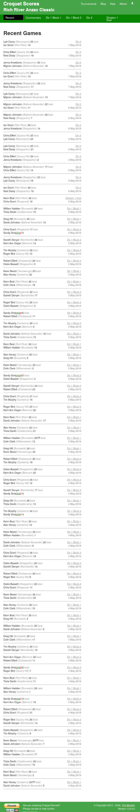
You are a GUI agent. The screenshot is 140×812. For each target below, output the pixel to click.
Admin (123, 3)
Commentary (33, 17)
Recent (9, 17)
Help (112, 3)
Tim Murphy (128, 805)
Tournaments (88, 3)
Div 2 (89, 17)
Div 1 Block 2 (73, 17)
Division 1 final (112, 19)
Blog (103, 3)
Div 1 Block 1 (53, 17)
